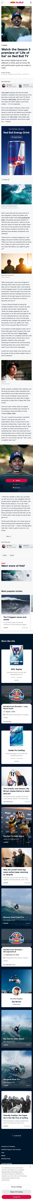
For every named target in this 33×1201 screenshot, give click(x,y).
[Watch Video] (16, 22)
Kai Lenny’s (5, 92)
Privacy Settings (16, 1187)
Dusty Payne (23, 333)
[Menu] (2, 2)
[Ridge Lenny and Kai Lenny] (16, 263)
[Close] (30, 1167)
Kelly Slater (12, 99)
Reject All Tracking (16, 1192)
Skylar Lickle (11, 413)
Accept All (16, 1197)
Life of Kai (13, 117)
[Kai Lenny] (16, 370)
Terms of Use (18, 1172)
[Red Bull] (16, 2)
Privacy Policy (6, 1172)
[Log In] (31, 2)
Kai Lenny (17, 487)
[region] (16, 1182)
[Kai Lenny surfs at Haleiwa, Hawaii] (16, 194)
